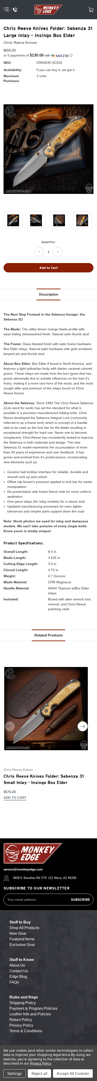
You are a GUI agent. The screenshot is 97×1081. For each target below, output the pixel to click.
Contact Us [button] (18, 971)
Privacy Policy (40, 1063)
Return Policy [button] (20, 1020)
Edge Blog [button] (18, 977)
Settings (14, 1073)
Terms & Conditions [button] (25, 1031)
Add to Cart (15, 797)
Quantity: (48, 242)
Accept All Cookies (73, 1073)
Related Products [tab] (48, 635)
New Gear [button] (17, 933)
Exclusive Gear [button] (22, 945)
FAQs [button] (14, 982)
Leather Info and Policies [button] (30, 1014)
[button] (48, 55)
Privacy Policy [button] (21, 1025)
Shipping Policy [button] (22, 1003)
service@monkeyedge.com (23, 869)
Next (83, 726)
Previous (10, 726)
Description (48, 294)
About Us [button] (17, 965)
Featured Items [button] (21, 939)
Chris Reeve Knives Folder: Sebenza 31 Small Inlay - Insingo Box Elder (44, 779)
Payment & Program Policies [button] (33, 1008)
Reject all (39, 1073)
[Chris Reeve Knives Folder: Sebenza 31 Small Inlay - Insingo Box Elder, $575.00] (46, 708)
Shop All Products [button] (24, 928)
